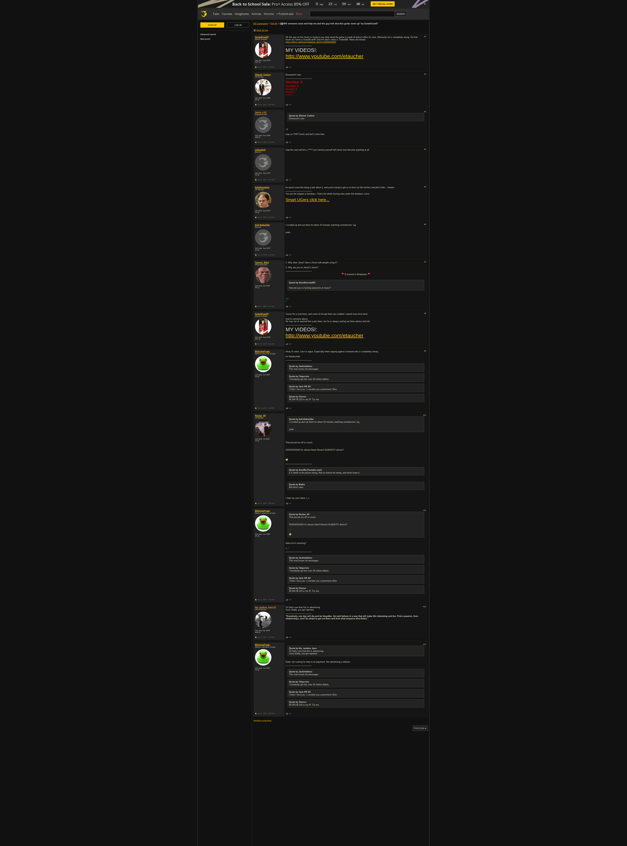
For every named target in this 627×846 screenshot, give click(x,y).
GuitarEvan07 (262, 37)
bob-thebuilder (262, 225)
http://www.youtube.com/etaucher (324, 56)
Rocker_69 (260, 416)
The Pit (273, 23)
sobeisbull (260, 150)
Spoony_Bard (262, 262)
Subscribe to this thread (262, 720)
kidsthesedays (262, 187)
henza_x (259, 112)
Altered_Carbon (263, 74)
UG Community (260, 23)
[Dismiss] (424, 4)
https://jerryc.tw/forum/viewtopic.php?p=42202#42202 (311, 42)
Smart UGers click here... (307, 199)
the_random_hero (264, 607)
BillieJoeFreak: (262, 351)
